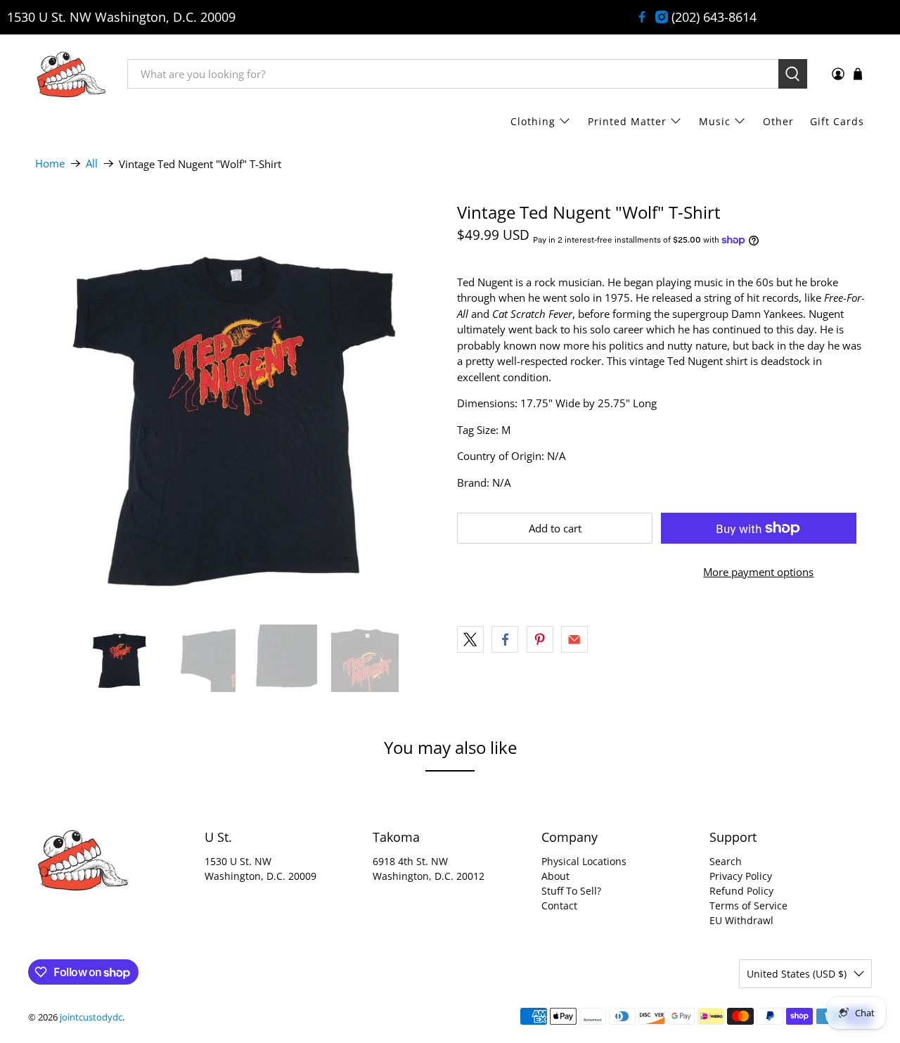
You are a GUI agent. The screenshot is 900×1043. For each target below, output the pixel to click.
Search (725, 861)
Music (715, 121)
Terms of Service (748, 905)
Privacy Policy (740, 876)
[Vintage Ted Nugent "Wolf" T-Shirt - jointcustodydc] (239, 406)
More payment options (758, 572)
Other (778, 121)
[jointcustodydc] (71, 74)
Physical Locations (583, 861)
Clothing (532, 121)
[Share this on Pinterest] (540, 639)
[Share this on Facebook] (504, 639)
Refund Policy (741, 890)
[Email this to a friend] (574, 639)
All (92, 163)
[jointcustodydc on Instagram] (661, 17)
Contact (559, 905)
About (555, 876)
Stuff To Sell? (571, 890)
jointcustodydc (91, 1017)
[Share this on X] (470, 639)
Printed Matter (627, 121)
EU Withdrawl (741, 920)
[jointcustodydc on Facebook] (642, 17)
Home (50, 163)
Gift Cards (837, 121)
